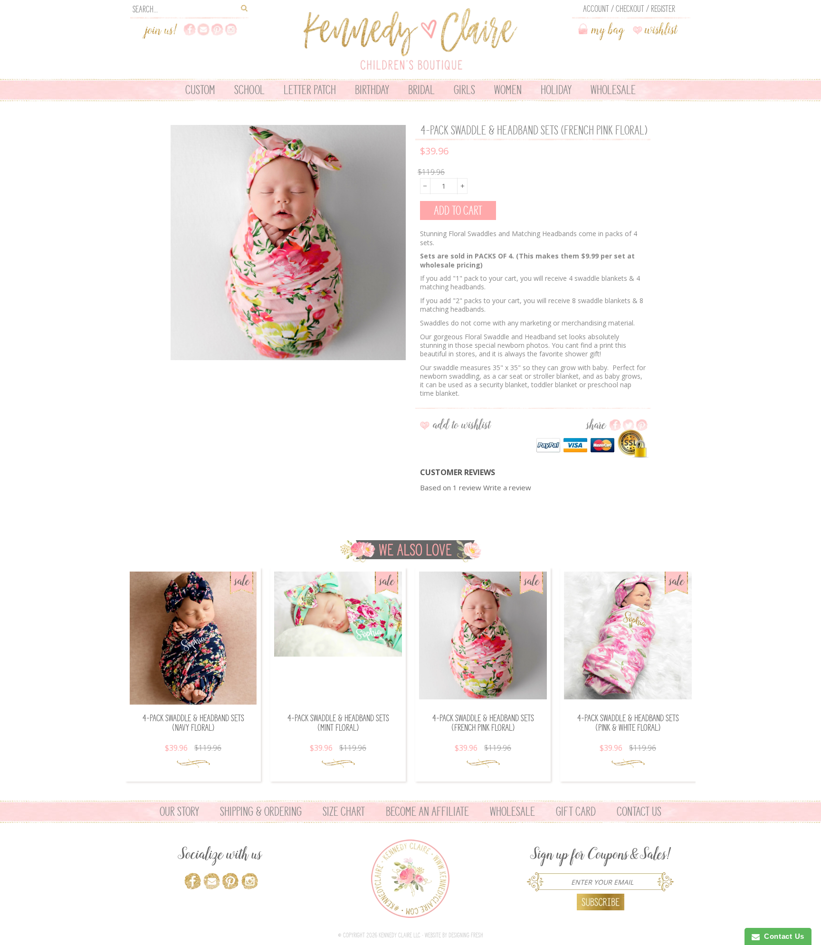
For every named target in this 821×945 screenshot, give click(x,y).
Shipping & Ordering (261, 811)
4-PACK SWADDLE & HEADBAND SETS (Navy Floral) (193, 723)
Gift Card (576, 811)
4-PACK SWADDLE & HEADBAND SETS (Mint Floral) (338, 723)
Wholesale (512, 811)
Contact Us (639, 811)
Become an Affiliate (427, 811)
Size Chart (344, 811)
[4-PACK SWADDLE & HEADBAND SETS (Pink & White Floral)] (628, 635)
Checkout (630, 9)
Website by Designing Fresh (454, 935)
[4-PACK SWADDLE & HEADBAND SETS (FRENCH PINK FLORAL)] (483, 635)
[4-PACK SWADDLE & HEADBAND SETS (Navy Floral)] (193, 638)
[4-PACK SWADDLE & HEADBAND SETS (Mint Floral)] (338, 614)
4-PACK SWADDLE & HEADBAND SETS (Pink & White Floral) (628, 723)
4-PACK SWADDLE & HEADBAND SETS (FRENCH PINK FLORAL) (483, 723)
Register (663, 9)
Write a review (507, 487)
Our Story (179, 811)
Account (596, 9)
